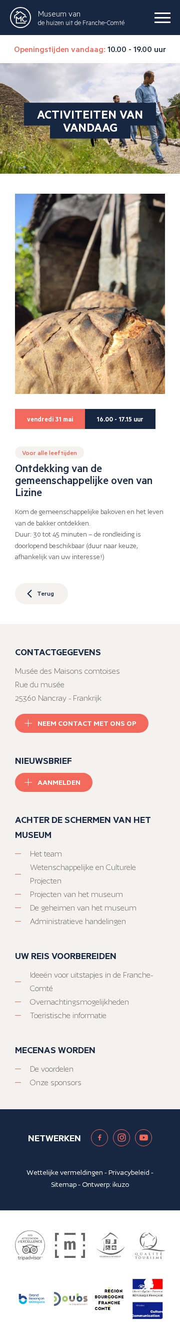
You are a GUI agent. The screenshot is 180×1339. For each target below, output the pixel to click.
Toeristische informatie (68, 1015)
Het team (46, 853)
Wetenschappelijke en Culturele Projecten (83, 873)
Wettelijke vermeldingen (64, 1172)
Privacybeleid (129, 1172)
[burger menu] (162, 17)
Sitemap (63, 1184)
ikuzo (120, 1184)
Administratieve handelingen (78, 921)
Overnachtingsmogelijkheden (79, 1002)
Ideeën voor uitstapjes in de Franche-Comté (91, 981)
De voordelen (52, 1069)
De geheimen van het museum (83, 908)
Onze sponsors (56, 1082)
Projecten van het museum (76, 894)
